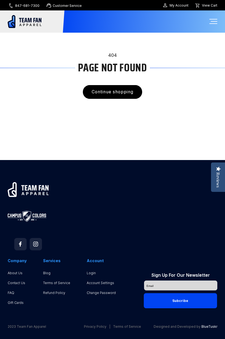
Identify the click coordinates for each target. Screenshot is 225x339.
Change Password (101, 293)
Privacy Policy (95, 327)
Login (91, 273)
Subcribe (180, 301)
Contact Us (16, 283)
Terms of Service (56, 283)
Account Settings (100, 283)
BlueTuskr (209, 326)
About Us (15, 273)
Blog (46, 273)
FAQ (11, 293)
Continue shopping (113, 91)
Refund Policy (54, 293)
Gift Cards (16, 302)
